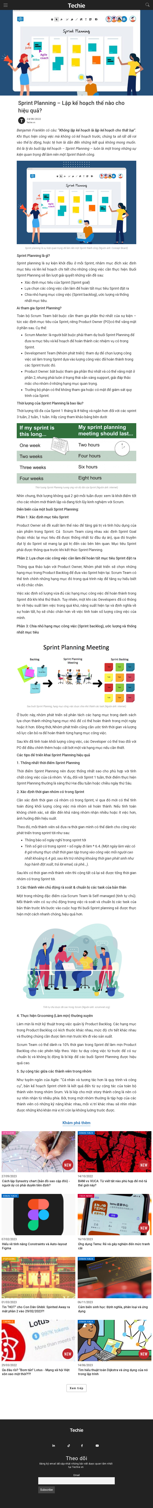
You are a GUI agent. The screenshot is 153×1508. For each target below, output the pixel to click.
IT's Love (8, 1133)
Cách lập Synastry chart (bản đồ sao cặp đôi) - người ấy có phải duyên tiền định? (36, 1183)
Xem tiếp (76, 1388)
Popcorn (9, 1259)
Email (77, 1475)
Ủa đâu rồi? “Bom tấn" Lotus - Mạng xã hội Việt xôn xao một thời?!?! (36, 1372)
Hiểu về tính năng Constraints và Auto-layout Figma (34, 1246)
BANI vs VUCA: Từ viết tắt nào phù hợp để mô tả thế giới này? (112, 1183)
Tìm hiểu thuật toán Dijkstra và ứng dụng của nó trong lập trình (113, 1372)
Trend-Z (8, 1321)
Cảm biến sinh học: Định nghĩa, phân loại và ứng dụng (113, 1309)
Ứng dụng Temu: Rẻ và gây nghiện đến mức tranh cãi (114, 1246)
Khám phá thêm (76, 1122)
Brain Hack (86, 1133)
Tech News (86, 1196)
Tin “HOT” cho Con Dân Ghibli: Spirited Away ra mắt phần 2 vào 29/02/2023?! (36, 1309)
